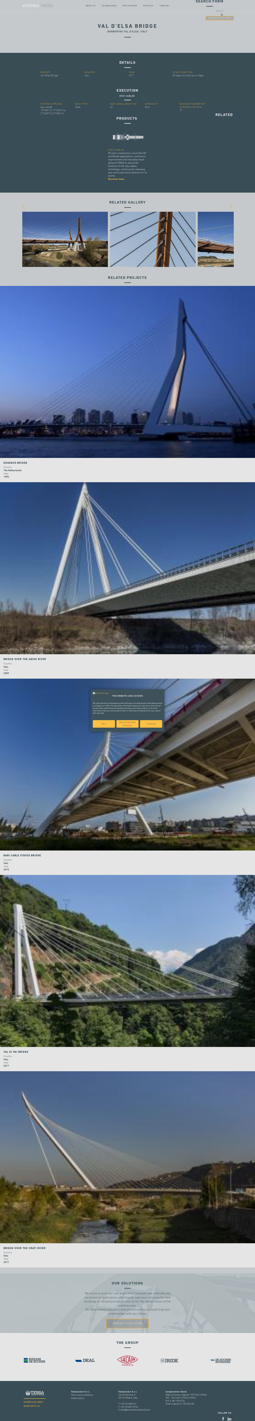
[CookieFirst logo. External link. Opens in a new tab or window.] (100, 693)
